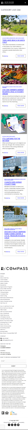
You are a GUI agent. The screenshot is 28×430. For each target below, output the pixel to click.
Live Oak (4, 38)
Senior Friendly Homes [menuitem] (6, 301)
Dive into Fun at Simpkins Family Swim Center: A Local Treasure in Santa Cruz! (15, 235)
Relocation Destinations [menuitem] (6, 297)
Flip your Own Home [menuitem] (5, 290)
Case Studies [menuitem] (4, 279)
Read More (21, 56)
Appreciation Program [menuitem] (6, 287)
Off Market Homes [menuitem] (5, 317)
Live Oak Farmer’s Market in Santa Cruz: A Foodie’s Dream (13, 92)
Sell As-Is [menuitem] (2, 329)
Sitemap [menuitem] (14, 422)
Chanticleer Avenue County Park (13, 183)
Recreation (12, 229)
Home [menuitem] (2, 276)
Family (8, 228)
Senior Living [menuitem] (3, 295)
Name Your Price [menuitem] (4, 324)
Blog (3, 86)
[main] (14, 131)
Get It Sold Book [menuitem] (4, 313)
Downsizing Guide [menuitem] (5, 327)
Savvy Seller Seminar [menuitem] (5, 288)
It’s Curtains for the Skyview (11, 140)
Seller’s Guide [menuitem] (4, 283)
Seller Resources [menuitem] (4, 315)
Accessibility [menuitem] (21, 422)
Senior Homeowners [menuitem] (5, 326)
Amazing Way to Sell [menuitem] (5, 322)
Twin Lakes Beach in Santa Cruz (13, 41)
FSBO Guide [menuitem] (3, 309)
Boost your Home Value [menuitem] (6, 320)
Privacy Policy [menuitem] (7, 422)
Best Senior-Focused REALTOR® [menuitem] (8, 333)
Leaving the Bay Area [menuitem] (6, 318)
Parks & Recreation (10, 38)
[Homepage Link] (7, 2)
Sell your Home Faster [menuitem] (6, 311)
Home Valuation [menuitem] (4, 281)
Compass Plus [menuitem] (4, 294)
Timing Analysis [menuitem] (4, 292)
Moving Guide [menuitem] (4, 331)
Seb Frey (6, 56)
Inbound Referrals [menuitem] (5, 299)
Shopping (4, 87)
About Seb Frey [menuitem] (4, 278)
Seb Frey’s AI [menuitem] (3, 303)
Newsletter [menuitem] (3, 285)
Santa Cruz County (19, 38)
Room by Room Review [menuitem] (6, 308)
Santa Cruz (22, 179)
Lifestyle (7, 86)
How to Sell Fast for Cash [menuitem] (7, 306)
